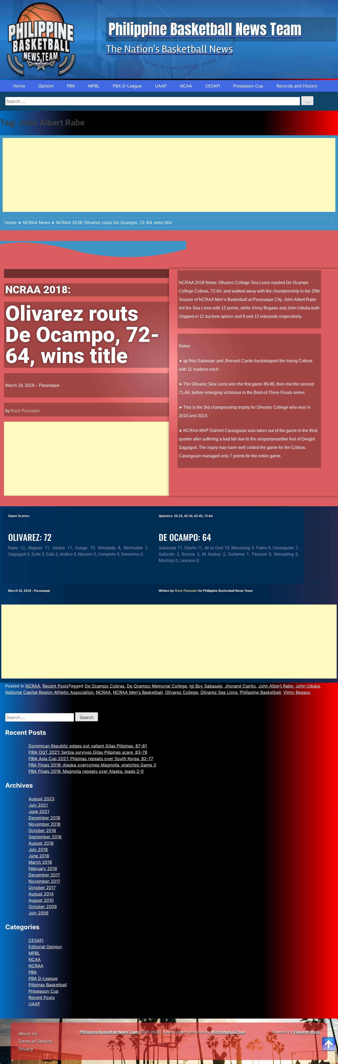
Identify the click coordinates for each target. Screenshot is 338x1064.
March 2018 (40, 862)
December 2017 (44, 874)
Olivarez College (181, 692)
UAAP (161, 86)
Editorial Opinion (45, 946)
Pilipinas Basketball (48, 984)
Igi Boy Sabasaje (205, 686)
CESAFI (212, 86)
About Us (27, 1033)
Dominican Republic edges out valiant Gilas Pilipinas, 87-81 (88, 746)
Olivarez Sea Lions (218, 692)
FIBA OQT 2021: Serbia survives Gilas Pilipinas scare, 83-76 (88, 752)
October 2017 (42, 887)
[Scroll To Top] (328, 1037)
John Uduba (307, 686)
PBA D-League (127, 86)
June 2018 (39, 855)
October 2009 (43, 906)
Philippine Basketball (260, 692)
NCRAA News (36, 222)
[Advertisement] (161, 175)
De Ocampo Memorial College (157, 686)
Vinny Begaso (297, 692)
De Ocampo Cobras (104, 686)
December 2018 (44, 817)
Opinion (46, 86)
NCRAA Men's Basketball (138, 692)
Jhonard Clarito (240, 686)
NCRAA (32, 686)
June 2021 (39, 811)
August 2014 (41, 893)
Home (19, 86)
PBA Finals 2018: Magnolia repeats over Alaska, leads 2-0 (86, 771)
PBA (71, 86)
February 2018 (43, 868)
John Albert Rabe (275, 686)
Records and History (296, 86)
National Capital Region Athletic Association (49, 692)
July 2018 (38, 849)
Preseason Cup (248, 86)
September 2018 (45, 836)
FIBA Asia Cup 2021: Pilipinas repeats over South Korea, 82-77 (91, 758)
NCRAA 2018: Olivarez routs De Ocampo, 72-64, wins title (114, 222)
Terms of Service (35, 1041)
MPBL (94, 86)
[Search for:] (40, 717)
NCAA (186, 86)
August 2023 (41, 798)
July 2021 (38, 805)
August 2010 (41, 900)
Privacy (25, 1049)
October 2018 (42, 830)
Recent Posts (55, 686)
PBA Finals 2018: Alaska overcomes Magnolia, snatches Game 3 (92, 765)
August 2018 (41, 843)
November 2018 (44, 824)
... (307, 101)
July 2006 (39, 913)
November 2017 (44, 881)
